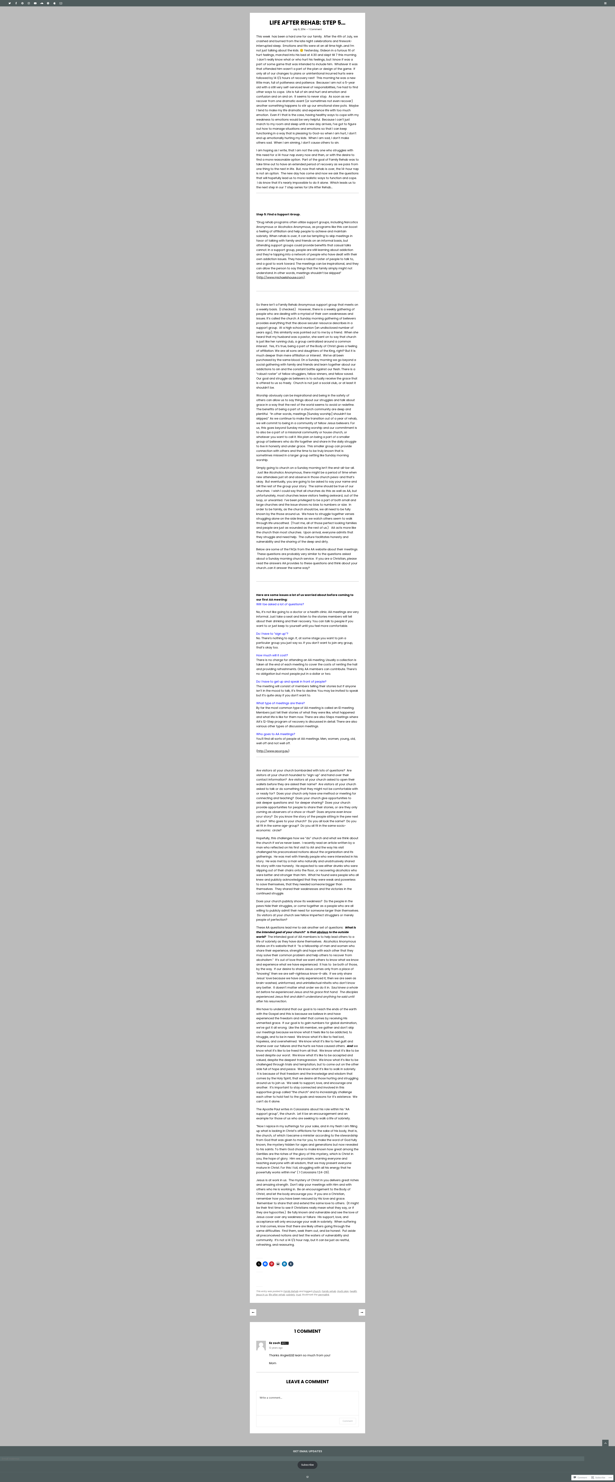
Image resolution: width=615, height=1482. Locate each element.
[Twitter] (9, 3)
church (317, 1291)
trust (298, 1294)
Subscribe (307, 1465)
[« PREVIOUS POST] (253, 1312)
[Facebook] (16, 3)
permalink (323, 1294)
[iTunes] (54, 3)
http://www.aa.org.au (273, 751)
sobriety (290, 1294)
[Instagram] (29, 3)
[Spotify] (48, 3)
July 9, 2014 (299, 29)
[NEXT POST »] (362, 1312)
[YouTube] (35, 3)
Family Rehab (290, 1291)
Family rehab (329, 1291)
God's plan (343, 1291)
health (353, 1291)
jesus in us (262, 1294)
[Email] (61, 3)
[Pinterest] (22, 3)
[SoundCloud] (41, 3)
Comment (348, 1421)
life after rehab (277, 1294)
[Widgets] (605, 1443)
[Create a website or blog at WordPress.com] (307, 1477)
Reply (285, 1343)
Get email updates (307, 1451)
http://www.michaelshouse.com (280, 277)
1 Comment (315, 29)
